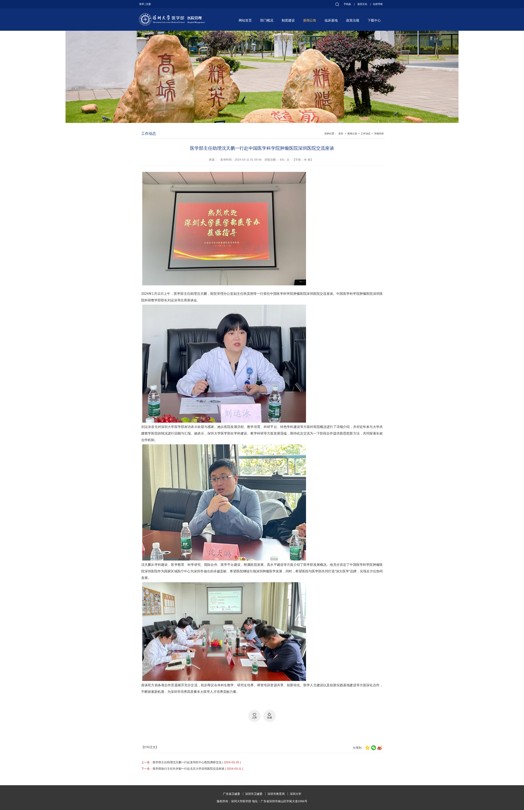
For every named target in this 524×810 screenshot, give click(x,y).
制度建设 (288, 20)
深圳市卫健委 (253, 793)
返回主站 (362, 4)
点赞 (254, 717)
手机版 (347, 4)
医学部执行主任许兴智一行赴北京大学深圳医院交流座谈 (188, 768)
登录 (141, 4)
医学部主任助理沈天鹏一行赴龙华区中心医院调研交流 (187, 762)
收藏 (269, 717)
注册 (148, 4)
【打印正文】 (149, 747)
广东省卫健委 (231, 793)
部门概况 (266, 20)
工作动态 (365, 133)
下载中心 (374, 20)
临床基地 (331, 20)
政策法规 (352, 20)
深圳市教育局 (276, 793)
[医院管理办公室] (172, 15)
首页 (340, 133)
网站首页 (245, 20)
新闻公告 (309, 20)
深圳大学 (295, 793)
